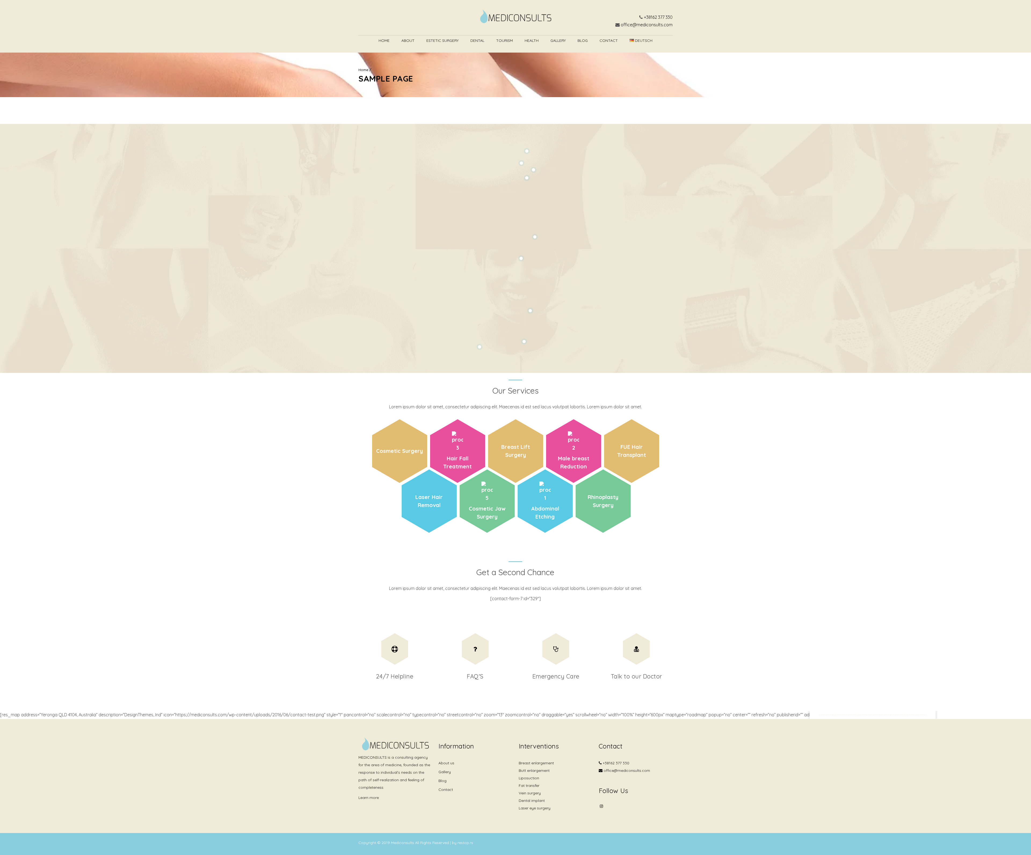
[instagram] (601, 806)
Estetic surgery (442, 40)
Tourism (504, 40)
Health (532, 40)
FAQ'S (475, 676)
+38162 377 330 (658, 17)
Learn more (368, 797)
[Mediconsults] (516, 17)
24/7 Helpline (394, 676)
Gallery (558, 40)
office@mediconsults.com (647, 24)
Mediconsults (403, 842)
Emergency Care (555, 676)
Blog (583, 40)
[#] (394, 649)
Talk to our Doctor (636, 676)
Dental (477, 40)
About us (446, 763)
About (408, 40)
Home (384, 40)
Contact (609, 40)
